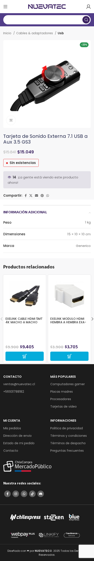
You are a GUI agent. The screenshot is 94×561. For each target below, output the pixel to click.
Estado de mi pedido (19, 443)
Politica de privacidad (66, 428)
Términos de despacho (68, 443)
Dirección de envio (17, 435)
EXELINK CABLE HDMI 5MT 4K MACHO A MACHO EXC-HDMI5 (24, 322)
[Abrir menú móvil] (5, 6)
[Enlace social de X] (31, 195)
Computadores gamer (67, 384)
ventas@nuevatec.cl (19, 384)
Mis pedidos (12, 428)
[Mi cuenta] (88, 6)
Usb (61, 33)
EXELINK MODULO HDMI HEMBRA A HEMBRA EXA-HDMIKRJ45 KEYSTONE (68, 322)
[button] (24, 356)
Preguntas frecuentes (67, 450)
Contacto (10, 450)
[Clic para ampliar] (11, 120)
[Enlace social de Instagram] (15, 494)
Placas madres (61, 391)
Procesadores (60, 399)
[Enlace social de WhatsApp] (47, 195)
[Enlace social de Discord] (40, 494)
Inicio (7, 33)
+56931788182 (13, 391)
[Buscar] (86, 19)
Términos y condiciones (68, 435)
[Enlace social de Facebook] (25, 195)
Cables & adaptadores (35, 33)
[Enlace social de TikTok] (32, 494)
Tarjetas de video (63, 406)
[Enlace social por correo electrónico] (36, 195)
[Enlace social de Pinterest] (42, 195)
